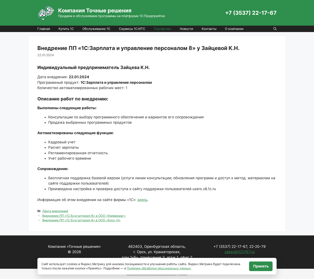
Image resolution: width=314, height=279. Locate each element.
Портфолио (162, 29)
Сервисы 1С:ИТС (132, 29)
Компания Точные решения (94, 10)
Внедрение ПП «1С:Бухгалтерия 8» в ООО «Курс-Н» (81, 220)
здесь (142, 200)
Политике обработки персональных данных (159, 268)
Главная (43, 29)
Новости (186, 29)
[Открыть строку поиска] (275, 29)
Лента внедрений (55, 211)
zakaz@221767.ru (239, 252)
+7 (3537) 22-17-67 (251, 13)
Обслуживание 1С (96, 29)
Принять (261, 266)
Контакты (209, 29)
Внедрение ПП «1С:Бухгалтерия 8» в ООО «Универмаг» (84, 215)
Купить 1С (66, 29)
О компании (234, 29)
